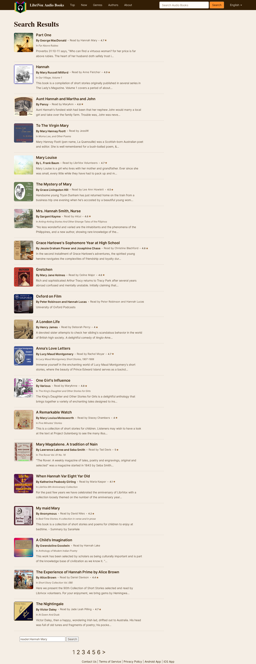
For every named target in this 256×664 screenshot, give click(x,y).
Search (216, 5)
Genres (97, 5)
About (128, 5)
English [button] (235, 5)
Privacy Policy (133, 661)
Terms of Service (110, 661)
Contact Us (89, 661)
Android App (153, 661)
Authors (113, 5)
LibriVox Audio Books (47, 5)
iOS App (169, 661)
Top (72, 5)
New (84, 5)
